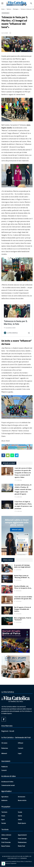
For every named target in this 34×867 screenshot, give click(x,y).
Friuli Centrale (22, 838)
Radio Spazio (22, 823)
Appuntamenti (22, 835)
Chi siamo (4, 743)
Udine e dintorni (6, 835)
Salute (20, 819)
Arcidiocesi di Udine (7, 781)
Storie (3, 816)
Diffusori (20, 743)
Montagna (5, 13)
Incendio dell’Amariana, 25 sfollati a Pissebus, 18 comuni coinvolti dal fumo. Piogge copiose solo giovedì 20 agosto (23, 489)
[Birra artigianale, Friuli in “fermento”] (7, 621)
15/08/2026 (19, 511)
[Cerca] (31, 3)
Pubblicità (4, 766)
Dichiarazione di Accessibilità (8, 861)
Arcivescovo (21, 796)
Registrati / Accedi (7, 731)
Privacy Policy (20, 861)
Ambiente (4, 800)
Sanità (20, 816)
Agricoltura (4, 796)
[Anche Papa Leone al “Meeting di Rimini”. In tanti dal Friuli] (7, 579)
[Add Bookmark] (10, 33)
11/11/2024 (4, 33)
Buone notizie (22, 800)
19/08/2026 (19, 480)
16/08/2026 (19, 497)
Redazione (4, 748)
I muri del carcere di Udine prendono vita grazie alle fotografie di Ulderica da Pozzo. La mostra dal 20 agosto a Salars (23, 472)
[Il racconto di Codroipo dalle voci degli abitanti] (7, 568)
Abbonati (4, 753)
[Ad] (17, 447)
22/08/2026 (18, 569)
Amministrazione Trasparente (8, 863)
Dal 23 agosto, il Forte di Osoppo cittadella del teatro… (22, 609)
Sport (3, 819)
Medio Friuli (21, 846)
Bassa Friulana (5, 846)
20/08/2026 (18, 580)
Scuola (20, 812)
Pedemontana (22, 842)
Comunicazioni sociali (8, 785)
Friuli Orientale (6, 842)
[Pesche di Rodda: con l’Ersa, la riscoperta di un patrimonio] (7, 589)
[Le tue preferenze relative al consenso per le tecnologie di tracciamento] (3, 863)
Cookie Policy (28, 861)
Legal (19, 753)
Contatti (20, 748)
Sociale (3, 823)
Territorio (4, 812)
